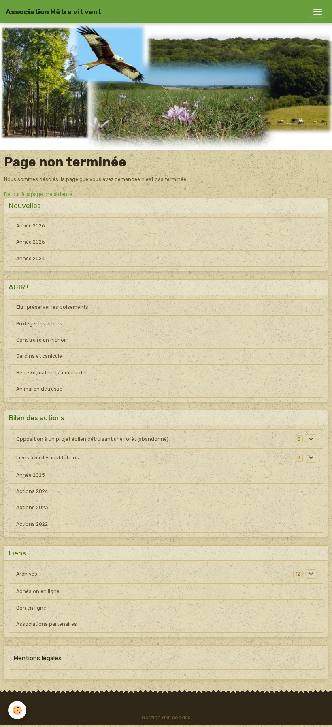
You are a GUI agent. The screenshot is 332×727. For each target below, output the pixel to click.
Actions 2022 (32, 524)
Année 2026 (30, 226)
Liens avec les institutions (47, 458)
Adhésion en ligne (38, 591)
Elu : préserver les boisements (52, 307)
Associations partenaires (46, 624)
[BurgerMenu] (317, 12)
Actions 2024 (32, 491)
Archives (26, 574)
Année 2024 (30, 258)
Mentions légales (37, 658)
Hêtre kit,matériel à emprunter (51, 373)
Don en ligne (31, 608)
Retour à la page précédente (38, 194)
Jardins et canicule (39, 356)
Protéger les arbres (39, 324)
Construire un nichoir (41, 340)
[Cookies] (17, 710)
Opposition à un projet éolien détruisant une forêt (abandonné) (92, 439)
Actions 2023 (32, 507)
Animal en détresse (39, 389)
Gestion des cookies (166, 718)
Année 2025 (30, 242)
